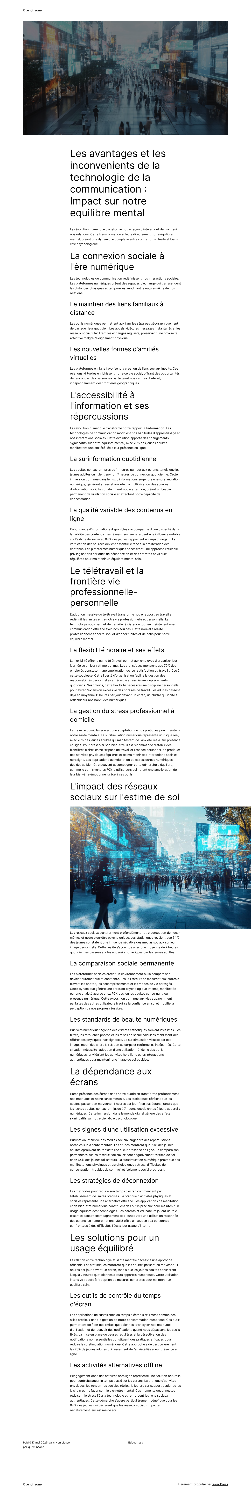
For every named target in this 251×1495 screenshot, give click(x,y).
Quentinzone (32, 10)
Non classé (62, 1442)
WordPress (220, 1484)
